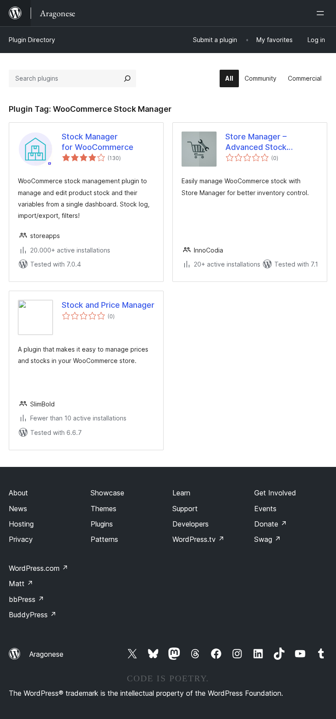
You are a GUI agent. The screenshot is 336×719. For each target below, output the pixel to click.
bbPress (26, 599)
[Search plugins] (127, 78)
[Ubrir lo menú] (322, 13)
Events (265, 508)
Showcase (107, 492)
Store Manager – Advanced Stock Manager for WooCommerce (256, 142)
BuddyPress (32, 614)
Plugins (102, 524)
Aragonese (46, 654)
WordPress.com (38, 568)
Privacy (21, 539)
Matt (21, 583)
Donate (270, 524)
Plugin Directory (32, 39)
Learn (181, 492)
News (18, 508)
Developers (190, 524)
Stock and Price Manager (108, 305)
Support (185, 508)
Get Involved (275, 492)
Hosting (21, 524)
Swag (267, 539)
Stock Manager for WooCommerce (97, 141)
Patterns (104, 539)
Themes (103, 508)
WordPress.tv (198, 539)
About (18, 492)
